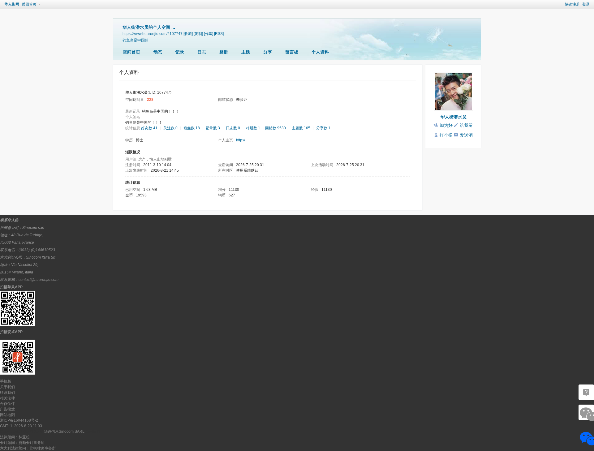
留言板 (291, 51)
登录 (586, 4)
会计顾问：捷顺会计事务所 (22, 442)
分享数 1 (323, 128)
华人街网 (11, 4)
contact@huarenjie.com (38, 279)
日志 (201, 51)
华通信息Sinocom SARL (64, 431)
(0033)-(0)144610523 (37, 250)
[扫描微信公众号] (586, 392)
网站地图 (7, 415)
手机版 (5, 381)
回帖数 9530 (275, 128)
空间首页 (131, 51)
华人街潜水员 (454, 116)
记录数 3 (213, 128)
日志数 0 (233, 128)
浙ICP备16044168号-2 (19, 420)
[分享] (208, 34)
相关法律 (7, 398)
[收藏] (188, 34)
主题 (245, 51)
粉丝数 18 (191, 128)
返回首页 (29, 4)
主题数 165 (301, 128)
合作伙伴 (7, 404)
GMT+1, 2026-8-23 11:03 (21, 426)
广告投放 (7, 409)
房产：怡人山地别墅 (155, 159)
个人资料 (320, 51)
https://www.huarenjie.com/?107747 (153, 34)
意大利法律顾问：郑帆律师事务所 (28, 448)
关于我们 (7, 387)
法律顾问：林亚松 (15, 437)
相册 (223, 51)
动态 (157, 51)
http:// (240, 140)
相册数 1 (253, 128)
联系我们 (7, 392)
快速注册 (572, 4)
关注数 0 (170, 128)
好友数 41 (149, 128)
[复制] (198, 34)
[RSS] (219, 34)
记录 (179, 51)
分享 (267, 51)
